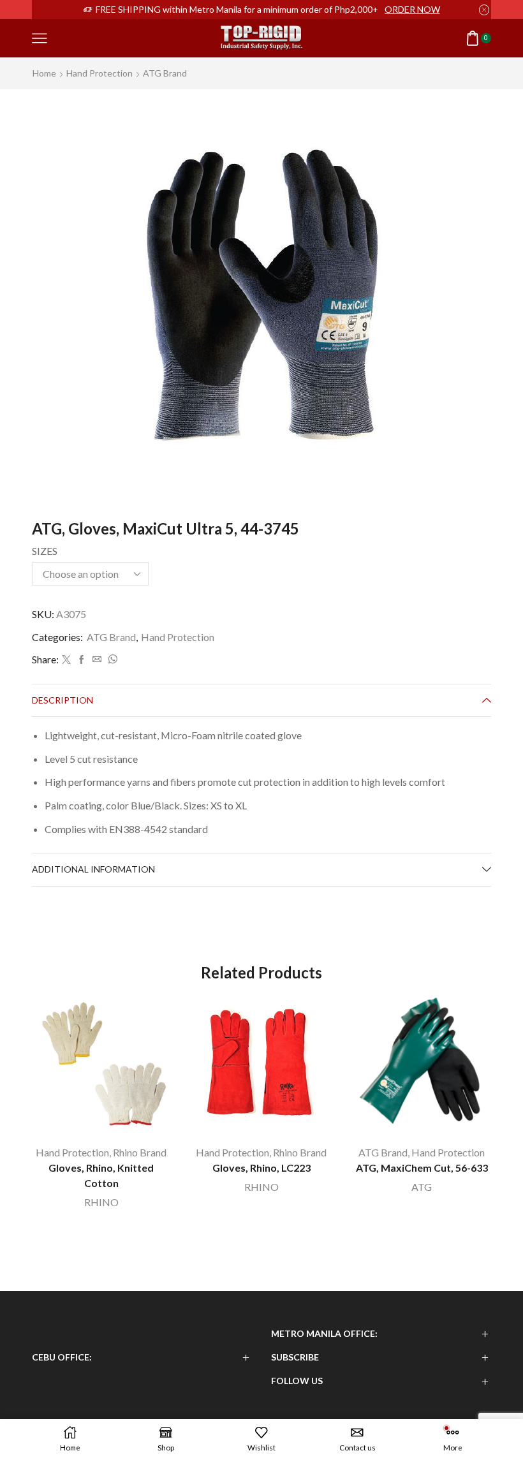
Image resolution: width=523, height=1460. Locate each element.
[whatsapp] (111, 659)
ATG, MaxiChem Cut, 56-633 (422, 1167)
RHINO (101, 1202)
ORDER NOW (412, 9)
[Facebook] (81, 659)
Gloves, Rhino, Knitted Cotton (101, 1175)
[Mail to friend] (97, 659)
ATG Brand (165, 73)
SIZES (44, 551)
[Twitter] (66, 659)
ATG (421, 1187)
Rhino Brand (139, 1152)
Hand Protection (99, 73)
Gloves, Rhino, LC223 (261, 1167)
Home (44, 73)
